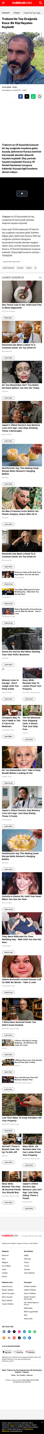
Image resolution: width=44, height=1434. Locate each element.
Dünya (4, 1276)
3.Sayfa (16, 13)
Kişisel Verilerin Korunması (30, 1298)
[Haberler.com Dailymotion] (30, 1338)
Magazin (5, 1262)
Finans (26, 1262)
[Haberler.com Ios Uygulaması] (7, 1352)
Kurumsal (28, 1282)
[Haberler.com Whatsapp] (30, 1332)
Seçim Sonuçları (8, 1293)
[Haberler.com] (10, 1236)
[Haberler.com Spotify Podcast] (35, 1332)
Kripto (4, 1269)
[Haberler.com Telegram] (24, 1338)
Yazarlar (27, 1269)
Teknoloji (27, 1259)
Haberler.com (7, 1282)
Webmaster (28, 1308)
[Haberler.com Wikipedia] (9, 1338)
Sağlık (26, 1255)
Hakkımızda (6, 1243)
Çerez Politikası (30, 1293)
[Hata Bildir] (26, 1380)
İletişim (19, 1243)
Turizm (26, 1266)
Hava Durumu (7, 1286)
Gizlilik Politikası (30, 1290)
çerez (12, 1425)
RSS (25, 1315)
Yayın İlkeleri (33, 1243)
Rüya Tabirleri (7, 1300)
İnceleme (20, 268)
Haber (13, 1375)
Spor (4, 1259)
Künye (26, 1243)
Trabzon (29, 268)
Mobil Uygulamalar (31, 1312)
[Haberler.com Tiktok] (19, 1338)
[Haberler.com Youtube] (14, 1338)
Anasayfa (6, 13)
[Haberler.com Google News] (4, 1332)
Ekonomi (5, 1255)
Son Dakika (6, 1266)
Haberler (5, 1251)
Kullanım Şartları (30, 1286)
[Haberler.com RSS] (4, 1338)
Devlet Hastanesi (8, 268)
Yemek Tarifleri (7, 1304)
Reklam (13, 1243)
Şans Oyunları (7, 1297)
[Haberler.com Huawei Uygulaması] (30, 1352)
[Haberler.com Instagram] (19, 1332)
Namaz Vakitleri (8, 1290)
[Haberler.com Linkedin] (24, 1332)
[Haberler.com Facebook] (9, 1332)
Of (35, 268)
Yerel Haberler (29, 1273)
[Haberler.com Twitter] (14, 1332)
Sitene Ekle (28, 1319)
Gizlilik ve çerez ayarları (13, 1380)
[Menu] (3, 2)
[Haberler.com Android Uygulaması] (19, 1352)
